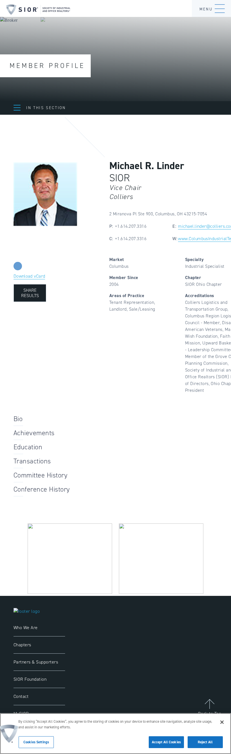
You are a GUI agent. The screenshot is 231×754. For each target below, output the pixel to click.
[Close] (222, 722)
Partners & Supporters (36, 662)
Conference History (42, 489)
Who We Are (26, 628)
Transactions (32, 461)
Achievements (34, 432)
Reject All (205, 742)
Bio (18, 418)
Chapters (22, 645)
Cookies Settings (36, 742)
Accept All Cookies (166, 742)
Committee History (40, 475)
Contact (21, 696)
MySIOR (21, 714)
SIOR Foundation (30, 679)
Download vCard (29, 276)
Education (28, 447)
